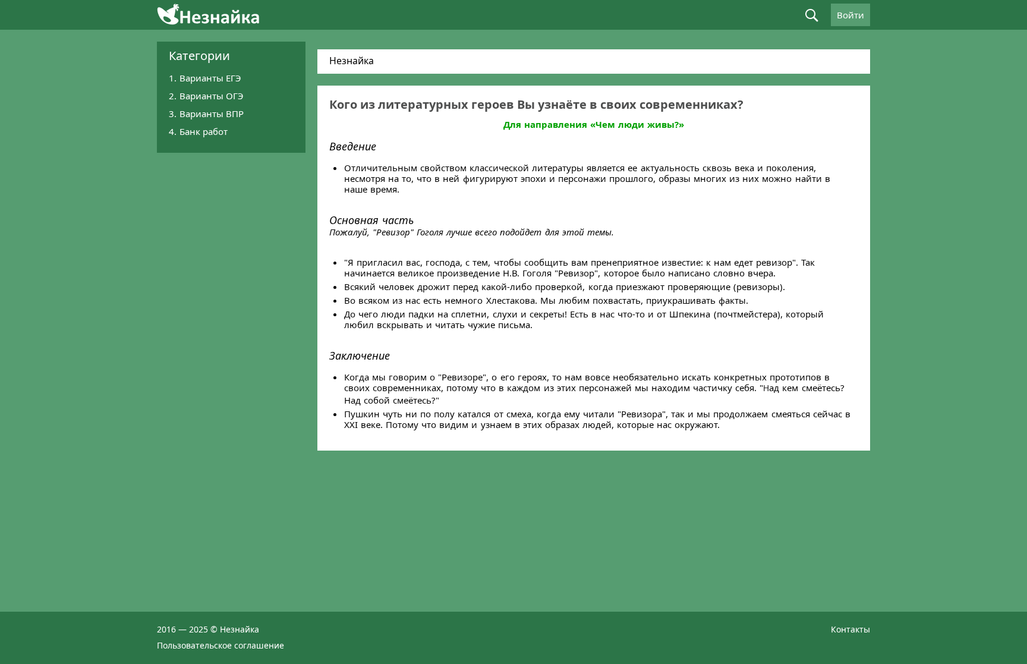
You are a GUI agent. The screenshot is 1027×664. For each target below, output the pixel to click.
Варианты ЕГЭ (210, 78)
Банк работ (203, 131)
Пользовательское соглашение (220, 645)
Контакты (850, 629)
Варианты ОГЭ (211, 96)
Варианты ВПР (211, 113)
